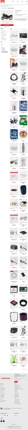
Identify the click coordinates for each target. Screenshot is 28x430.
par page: (11, 369)
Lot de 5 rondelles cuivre (14, 210)
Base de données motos (3, 388)
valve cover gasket (14, 323)
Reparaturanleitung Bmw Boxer (23, 112)
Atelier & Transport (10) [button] (3, 38)
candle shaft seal (23, 309)
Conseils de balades (17, 386)
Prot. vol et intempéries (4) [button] (4, 34)
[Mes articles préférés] (22, 1)
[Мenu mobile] (1, 3)
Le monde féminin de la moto (18, 385)
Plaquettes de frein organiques (14, 154)
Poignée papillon (23, 281)
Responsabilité (2, 401)
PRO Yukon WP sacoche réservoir (14, 337)
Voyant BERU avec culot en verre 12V (23, 168)
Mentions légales (16, 397)
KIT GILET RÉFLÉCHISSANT (14, 365)
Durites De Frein (23, 83)
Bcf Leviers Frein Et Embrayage (14, 267)
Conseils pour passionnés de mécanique (19, 388)
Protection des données (17, 399)
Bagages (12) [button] (2, 33)
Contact (1, 385)
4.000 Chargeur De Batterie (14, 196)
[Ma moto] (17, 1)
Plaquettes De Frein (14, 182)
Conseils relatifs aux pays (17, 387)
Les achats (2, 399)
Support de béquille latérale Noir (23, 196)
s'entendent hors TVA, (11, 426)
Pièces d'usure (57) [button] (3, 30)
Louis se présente (2, 397)
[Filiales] (13, 1)
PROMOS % (4, 49)
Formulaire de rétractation (17, 401)
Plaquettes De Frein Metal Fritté (14, 239)
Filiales (1, 398)
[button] (26, 3)
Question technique (3, 387)
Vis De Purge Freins (23, 154)
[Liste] (18, 29)
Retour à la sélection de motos (4, 6)
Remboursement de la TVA (3, 400)
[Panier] (26, 1)
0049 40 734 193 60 (6, 378)
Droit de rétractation (17, 400)
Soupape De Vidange (14, 168)
